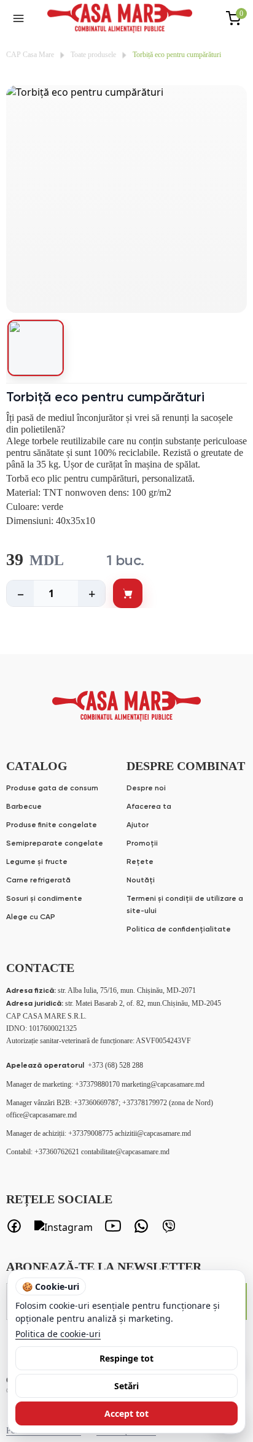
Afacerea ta (148, 807)
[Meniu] (18, 18)
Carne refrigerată (38, 880)
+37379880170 (98, 1084)
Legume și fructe (37, 862)
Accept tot (126, 1413)
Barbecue (24, 807)
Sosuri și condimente (44, 899)
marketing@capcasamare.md (163, 1084)
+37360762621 (57, 1151)
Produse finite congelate (51, 825)
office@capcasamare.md (41, 1115)
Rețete (140, 862)
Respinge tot (126, 1358)
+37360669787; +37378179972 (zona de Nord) (143, 1102)
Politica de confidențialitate (178, 929)
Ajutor (137, 825)
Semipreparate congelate (54, 843)
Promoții (142, 843)
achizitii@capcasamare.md (153, 1133)
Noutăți (140, 880)
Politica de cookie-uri (58, 1334)
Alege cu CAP (30, 917)
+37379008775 (91, 1133)
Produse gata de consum (52, 788)
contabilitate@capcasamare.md (125, 1151)
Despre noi (146, 788)
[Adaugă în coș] (127, 593)
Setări (126, 1386)
